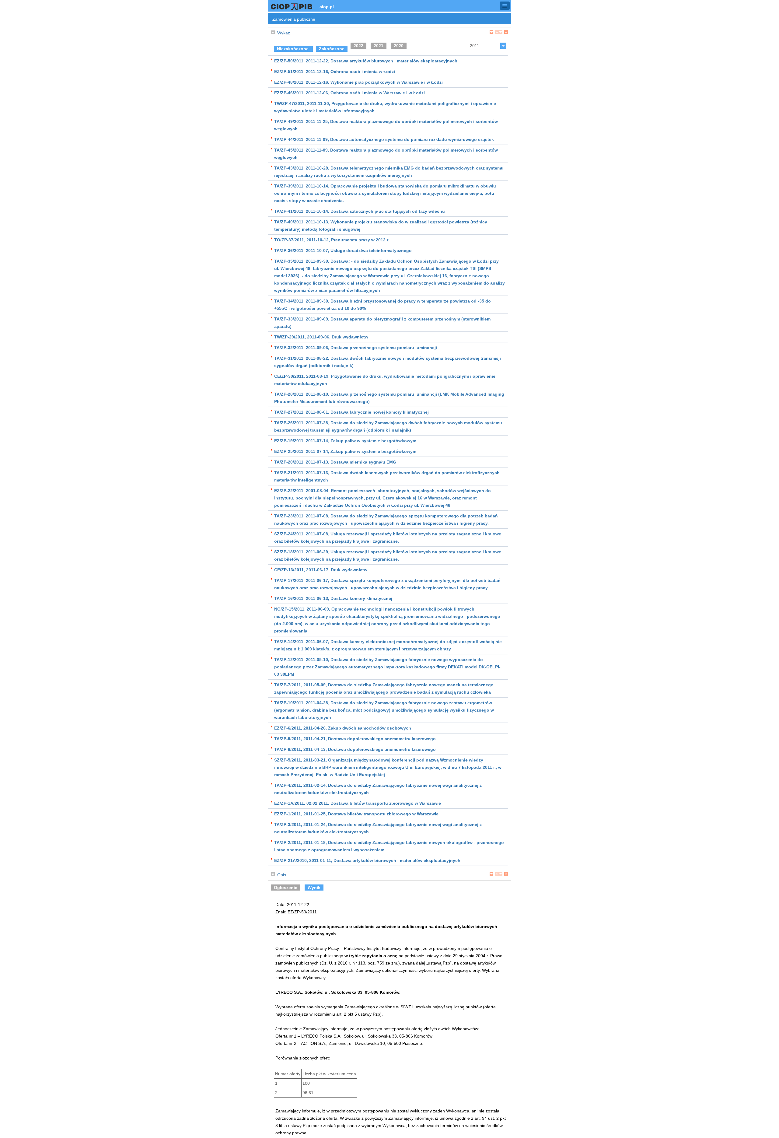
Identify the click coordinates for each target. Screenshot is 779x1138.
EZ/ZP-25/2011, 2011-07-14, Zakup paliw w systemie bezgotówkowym (345, 451)
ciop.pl (327, 6)
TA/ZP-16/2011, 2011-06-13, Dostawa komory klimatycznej (333, 598)
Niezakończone (293, 48)
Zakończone (331, 48)
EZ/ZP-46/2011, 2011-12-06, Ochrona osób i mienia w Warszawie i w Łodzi (349, 92)
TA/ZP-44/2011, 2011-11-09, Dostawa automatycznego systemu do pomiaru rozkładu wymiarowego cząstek (384, 139)
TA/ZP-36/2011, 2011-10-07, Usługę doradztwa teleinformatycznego (343, 250)
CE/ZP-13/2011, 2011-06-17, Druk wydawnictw (320, 569)
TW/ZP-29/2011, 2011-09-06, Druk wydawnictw (321, 336)
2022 (358, 45)
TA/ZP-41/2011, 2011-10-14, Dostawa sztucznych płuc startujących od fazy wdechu (359, 211)
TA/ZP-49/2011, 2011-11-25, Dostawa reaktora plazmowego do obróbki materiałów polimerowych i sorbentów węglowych (386, 125)
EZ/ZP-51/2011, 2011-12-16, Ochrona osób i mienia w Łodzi (334, 71)
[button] (505, 6)
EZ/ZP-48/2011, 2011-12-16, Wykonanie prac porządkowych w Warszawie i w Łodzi (358, 82)
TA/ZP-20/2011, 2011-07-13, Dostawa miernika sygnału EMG (335, 462)
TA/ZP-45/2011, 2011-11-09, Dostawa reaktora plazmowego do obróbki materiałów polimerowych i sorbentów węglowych (386, 154)
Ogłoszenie (285, 887)
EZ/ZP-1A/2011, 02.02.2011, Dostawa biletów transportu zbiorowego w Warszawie (357, 803)
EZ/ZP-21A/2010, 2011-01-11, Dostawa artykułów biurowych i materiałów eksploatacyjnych (367, 860)
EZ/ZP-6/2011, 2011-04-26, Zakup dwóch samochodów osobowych (342, 728)
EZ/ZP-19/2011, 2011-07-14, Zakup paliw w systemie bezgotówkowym (345, 440)
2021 (378, 45)
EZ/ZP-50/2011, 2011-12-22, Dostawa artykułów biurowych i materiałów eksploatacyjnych (365, 60)
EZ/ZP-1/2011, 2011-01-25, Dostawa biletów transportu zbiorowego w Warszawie (356, 813)
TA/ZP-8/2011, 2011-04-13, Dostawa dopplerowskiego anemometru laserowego (355, 749)
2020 (398, 45)
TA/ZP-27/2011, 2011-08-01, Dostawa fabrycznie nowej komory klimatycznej (351, 412)
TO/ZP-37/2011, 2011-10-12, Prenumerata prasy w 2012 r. (331, 239)
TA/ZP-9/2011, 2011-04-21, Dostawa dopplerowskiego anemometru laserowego (355, 738)
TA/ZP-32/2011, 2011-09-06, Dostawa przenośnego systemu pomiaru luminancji (355, 347)
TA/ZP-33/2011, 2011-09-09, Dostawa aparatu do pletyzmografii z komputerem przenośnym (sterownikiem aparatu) (382, 323)
